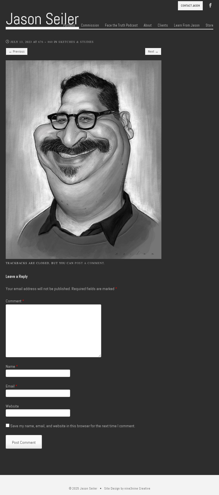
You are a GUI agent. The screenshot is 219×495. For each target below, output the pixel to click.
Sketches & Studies (76, 42)
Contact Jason (190, 5)
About (148, 25)
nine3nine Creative (137, 488)
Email (11, 386)
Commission (90, 25)
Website (12, 406)
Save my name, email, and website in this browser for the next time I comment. (72, 425)
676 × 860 (45, 42)
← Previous (17, 51)
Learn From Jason (187, 25)
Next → (153, 51)
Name (12, 366)
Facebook (210, 5)
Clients (163, 25)
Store (209, 25)
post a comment (89, 263)
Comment (15, 301)
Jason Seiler (42, 19)
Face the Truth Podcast (121, 25)
